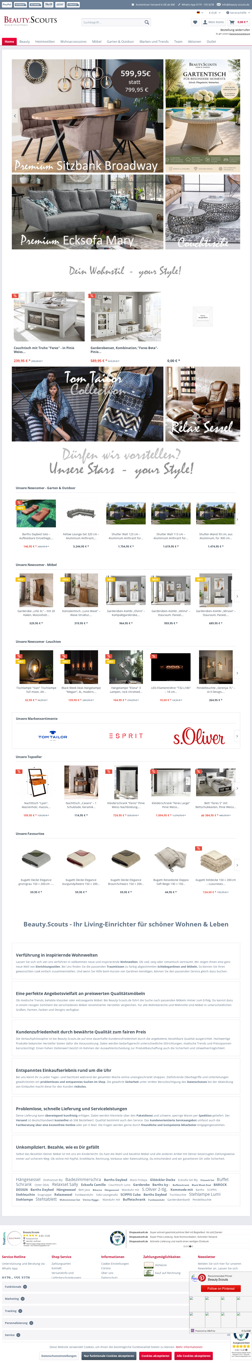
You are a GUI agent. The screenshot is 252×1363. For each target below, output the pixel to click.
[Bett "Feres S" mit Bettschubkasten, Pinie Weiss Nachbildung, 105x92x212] (215, 782)
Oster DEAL (42, 1185)
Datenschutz (109, 1277)
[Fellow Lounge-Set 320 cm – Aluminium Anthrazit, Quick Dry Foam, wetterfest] (81, 513)
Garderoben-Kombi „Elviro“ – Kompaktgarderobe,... (126, 613)
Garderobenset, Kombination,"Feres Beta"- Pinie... (124, 350)
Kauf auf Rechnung (168, 1273)
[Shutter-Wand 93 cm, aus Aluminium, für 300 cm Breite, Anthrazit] (215, 513)
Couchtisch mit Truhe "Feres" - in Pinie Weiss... (44, 350)
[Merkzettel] (195, 22)
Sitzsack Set (207, 1180)
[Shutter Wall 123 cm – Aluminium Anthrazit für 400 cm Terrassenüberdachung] (126, 513)
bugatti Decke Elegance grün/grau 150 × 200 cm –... (36, 882)
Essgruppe (45, 1195)
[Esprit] (126, 736)
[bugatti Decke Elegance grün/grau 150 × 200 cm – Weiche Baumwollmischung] (36, 859)
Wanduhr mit (131, 1190)
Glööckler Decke (163, 1180)
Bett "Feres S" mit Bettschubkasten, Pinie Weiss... (215, 805)
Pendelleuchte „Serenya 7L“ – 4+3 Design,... (216, 690)
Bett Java (85, 1190)
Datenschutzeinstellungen (59, 1356)
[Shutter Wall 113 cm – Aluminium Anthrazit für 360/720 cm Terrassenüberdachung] (170, 513)
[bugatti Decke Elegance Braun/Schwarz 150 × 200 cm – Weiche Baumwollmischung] (126, 859)
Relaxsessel (63, 1194)
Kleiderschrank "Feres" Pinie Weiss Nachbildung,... (126, 805)
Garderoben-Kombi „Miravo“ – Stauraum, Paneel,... (216, 613)
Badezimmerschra (83, 1179)
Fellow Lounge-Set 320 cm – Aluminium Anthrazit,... (81, 536)
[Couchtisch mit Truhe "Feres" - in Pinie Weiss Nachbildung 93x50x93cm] (49, 316)
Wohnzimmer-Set (70, 1199)
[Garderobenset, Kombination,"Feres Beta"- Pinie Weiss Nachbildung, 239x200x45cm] (126, 316)
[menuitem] (116, 22)
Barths (200, 1190)
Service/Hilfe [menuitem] (238, 13)
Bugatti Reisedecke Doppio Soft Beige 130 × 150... (171, 882)
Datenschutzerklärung (239, 33)
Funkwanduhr (84, 1195)
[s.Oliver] (199, 736)
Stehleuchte (26, 1194)
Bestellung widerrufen (235, 30)
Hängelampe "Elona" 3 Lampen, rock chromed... (126, 690)
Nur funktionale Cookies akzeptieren (109, 1356)
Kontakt (57, 1268)
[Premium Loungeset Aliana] (87, 211)
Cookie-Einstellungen (115, 1263)
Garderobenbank (179, 1199)
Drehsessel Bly (53, 1180)
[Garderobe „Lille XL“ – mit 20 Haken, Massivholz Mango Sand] (36, 590)
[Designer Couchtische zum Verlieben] (202, 212)
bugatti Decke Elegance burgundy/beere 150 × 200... (81, 882)
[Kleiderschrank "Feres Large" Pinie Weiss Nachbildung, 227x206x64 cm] (170, 782)
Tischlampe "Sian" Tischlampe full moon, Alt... (36, 690)
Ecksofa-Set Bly (188, 1180)
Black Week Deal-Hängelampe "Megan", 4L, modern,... (81, 690)
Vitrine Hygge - (92, 1199)
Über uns (107, 1273)
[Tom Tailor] (52, 736)
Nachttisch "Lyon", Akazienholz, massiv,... (36, 805)
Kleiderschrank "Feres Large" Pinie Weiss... (171, 805)
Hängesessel (28, 1179)
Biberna (98, 1190)
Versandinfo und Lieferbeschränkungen (66, 1275)
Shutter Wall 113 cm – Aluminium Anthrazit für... (171, 536)
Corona (106, 1268)
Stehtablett (47, 1199)
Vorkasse (161, 1265)
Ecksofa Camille (94, 1185)
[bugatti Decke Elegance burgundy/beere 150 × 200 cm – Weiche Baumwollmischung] (81, 859)
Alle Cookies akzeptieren (193, 1356)
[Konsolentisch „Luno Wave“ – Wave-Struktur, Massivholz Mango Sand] (81, 590)
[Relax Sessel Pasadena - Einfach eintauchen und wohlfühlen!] (202, 404)
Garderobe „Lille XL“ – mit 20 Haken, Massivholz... (36, 613)
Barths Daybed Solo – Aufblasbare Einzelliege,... (36, 536)
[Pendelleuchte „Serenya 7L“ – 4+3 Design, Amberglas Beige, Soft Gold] (215, 667)
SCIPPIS (212, 1190)
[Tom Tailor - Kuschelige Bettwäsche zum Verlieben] (203, 116)
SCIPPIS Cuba (131, 1194)
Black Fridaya (139, 1180)
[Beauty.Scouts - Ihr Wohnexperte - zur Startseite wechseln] (30, 22)
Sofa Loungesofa (107, 1195)
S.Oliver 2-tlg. (155, 1189)
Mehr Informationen (189, 1347)
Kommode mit (182, 1189)
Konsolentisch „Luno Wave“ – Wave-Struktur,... (81, 613)
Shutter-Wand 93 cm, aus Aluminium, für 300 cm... (216, 536)
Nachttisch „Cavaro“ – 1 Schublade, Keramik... (81, 805)
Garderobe (141, 1185)
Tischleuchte (178, 1195)
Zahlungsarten (61, 1263)
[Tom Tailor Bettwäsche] (87, 403)
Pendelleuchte (202, 1199)
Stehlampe (25, 1199)
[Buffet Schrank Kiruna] (87, 116)
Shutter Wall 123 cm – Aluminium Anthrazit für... (126, 536)
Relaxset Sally (65, 1184)
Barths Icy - (161, 1185)
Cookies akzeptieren (155, 1356)
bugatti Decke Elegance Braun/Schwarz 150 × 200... (126, 882)
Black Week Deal (202, 1185)
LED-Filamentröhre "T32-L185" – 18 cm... (171, 690)
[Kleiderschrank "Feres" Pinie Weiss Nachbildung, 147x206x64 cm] (126, 782)
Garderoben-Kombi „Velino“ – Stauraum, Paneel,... (171, 613)
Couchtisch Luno (119, 1185)
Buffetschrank (181, 1185)
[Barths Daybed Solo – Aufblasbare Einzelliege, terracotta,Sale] (36, 513)
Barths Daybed (116, 1180)
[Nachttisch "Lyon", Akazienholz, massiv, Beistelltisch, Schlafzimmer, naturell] (36, 782)
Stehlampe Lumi (204, 1194)
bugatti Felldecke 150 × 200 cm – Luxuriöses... (216, 882)
